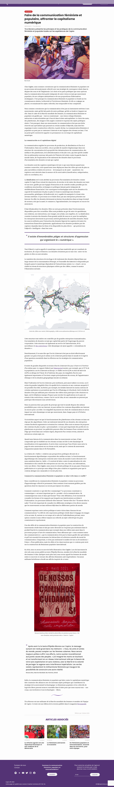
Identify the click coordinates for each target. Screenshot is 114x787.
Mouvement (28, 11)
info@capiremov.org (102, 784)
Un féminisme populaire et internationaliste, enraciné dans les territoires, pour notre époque (79, 745)
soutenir (52, 774)
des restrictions (41, 346)
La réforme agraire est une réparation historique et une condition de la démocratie (34, 745)
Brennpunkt (81, 704)
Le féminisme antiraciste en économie (56, 744)
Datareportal (58, 368)
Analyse (42, 740)
